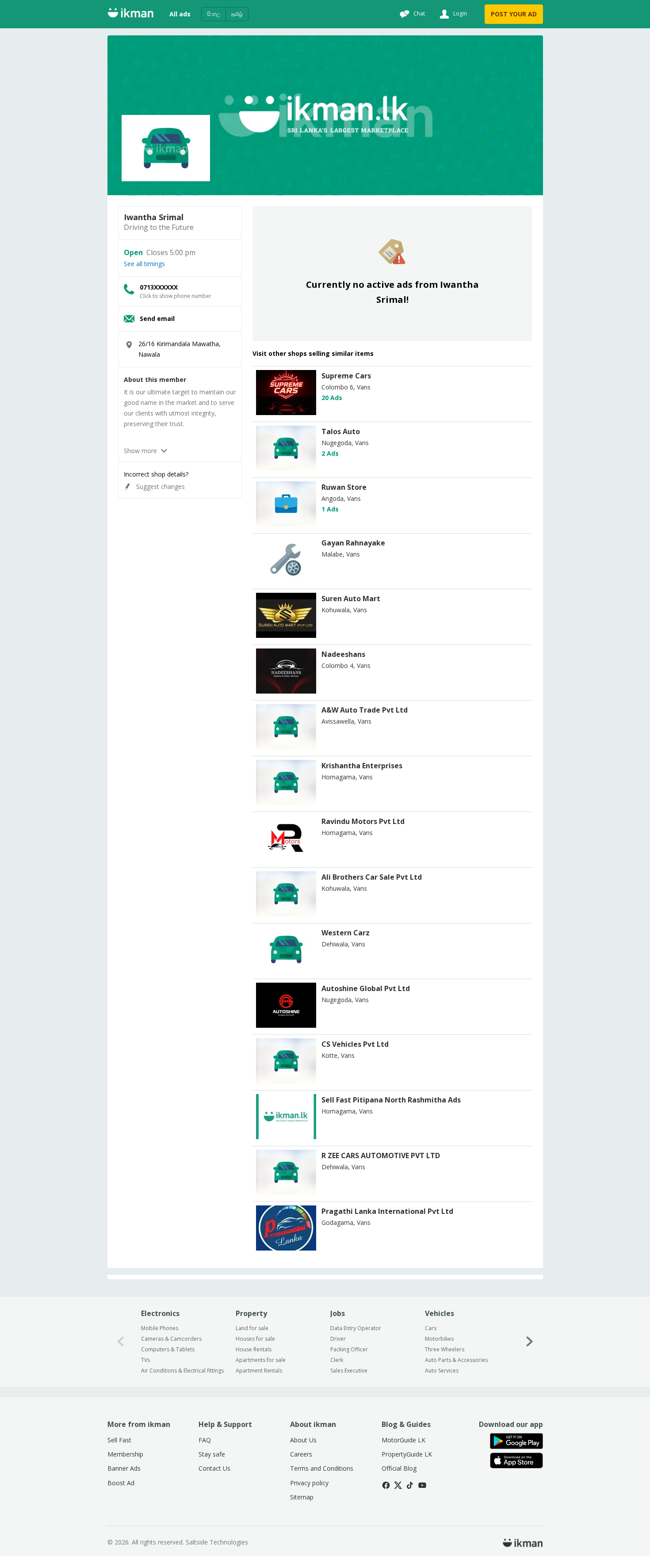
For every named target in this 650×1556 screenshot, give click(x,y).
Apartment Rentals (259, 1370)
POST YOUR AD (514, 14)
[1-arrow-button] (529, 1342)
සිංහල (213, 14)
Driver (338, 1338)
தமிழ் (237, 14)
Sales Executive (348, 1370)
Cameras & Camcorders (171, 1338)
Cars (430, 1328)
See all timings (144, 263)
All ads (180, 14)
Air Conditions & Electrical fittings (182, 1370)
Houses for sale (255, 1338)
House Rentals (253, 1349)
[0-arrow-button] (120, 1342)
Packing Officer (349, 1349)
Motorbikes (439, 1338)
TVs (145, 1360)
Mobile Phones (159, 1328)
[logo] (286, 412)
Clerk (336, 1360)
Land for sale (252, 1328)
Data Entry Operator (355, 1328)
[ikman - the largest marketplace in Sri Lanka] (130, 14)
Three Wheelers (444, 1349)
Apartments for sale (261, 1360)
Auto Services (442, 1370)
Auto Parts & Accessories (456, 1360)
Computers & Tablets (168, 1349)
